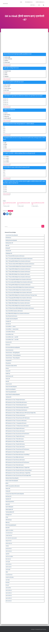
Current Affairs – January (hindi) (12, 329)
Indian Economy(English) (11, 389)
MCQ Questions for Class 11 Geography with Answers (16, 423)
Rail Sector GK (8, 496)
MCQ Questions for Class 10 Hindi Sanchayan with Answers (17, 407)
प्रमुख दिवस (7, 553)
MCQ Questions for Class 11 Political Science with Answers (17, 425)
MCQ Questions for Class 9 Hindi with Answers (15, 465)
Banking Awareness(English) (11, 240)
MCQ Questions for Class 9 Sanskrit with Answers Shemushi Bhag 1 (19, 470)
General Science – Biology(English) (13, 352)
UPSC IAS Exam (9, 519)
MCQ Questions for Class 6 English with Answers (15, 428)
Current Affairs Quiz (40, 2)
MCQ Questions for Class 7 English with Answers (15, 436)
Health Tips (8, 373)
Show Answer (6, 65)
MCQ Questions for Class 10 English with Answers (15, 399)
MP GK (7, 483)
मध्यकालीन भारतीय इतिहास (10, 577)
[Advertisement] (24, 37)
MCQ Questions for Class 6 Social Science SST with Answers (17, 433)
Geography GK (8, 360)
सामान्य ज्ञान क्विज (8, 587)
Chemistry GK (8, 250)
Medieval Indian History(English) (12, 478)
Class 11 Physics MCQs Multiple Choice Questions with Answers (18, 276)
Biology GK (8, 248)
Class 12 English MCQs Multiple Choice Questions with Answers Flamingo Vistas (21, 295)
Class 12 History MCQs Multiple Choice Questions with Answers (18, 300)
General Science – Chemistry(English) (13, 355)
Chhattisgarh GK (9, 253)
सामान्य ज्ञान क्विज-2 (9, 590)
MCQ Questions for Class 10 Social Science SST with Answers (18, 417)
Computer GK (8, 321)
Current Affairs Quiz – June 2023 (12, 339)
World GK (7, 527)
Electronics (8, 344)
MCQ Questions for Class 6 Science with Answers (15, 431)
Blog (39, 5)
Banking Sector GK (9, 242)
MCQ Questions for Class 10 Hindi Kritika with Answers (16, 402)
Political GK (8, 491)
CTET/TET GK (8, 323)
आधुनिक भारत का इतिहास (9, 530)
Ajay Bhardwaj (43, 629)
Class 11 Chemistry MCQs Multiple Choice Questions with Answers (18, 266)
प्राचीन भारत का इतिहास (9, 556)
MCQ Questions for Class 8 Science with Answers (15, 459)
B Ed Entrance (8, 237)
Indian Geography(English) (11, 391)
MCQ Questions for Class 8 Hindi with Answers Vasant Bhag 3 (17, 454)
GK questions (8, 363)
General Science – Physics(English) (13, 357)
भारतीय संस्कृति (8, 569)
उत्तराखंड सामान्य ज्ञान (9, 535)
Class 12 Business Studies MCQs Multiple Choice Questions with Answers (20, 287)
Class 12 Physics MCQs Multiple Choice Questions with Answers (18, 305)
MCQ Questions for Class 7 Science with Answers (15, 446)
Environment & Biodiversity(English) (13, 347)
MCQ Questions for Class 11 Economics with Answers (16, 420)
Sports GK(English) (9, 506)
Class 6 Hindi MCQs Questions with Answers (14, 310)
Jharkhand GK (8, 397)
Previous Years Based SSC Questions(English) (15, 493)
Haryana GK (8, 370)
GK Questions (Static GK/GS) (11, 365)
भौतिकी (7, 572)
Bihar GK (7, 245)
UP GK (7, 517)
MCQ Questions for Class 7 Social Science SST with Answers (17, 449)
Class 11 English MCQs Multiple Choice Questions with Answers (18, 269)
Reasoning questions (10, 501)
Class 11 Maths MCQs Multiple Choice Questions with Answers (18, 274)
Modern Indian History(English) (12, 480)
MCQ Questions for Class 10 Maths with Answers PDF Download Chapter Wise (21, 412)
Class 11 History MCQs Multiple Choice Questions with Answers (18, 271)
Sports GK (8, 504)
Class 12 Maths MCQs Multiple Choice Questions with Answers (18, 303)
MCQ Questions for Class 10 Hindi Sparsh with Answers (16, 410)
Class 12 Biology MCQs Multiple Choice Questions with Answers (18, 284)
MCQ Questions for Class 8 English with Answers (15, 451)
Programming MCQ (28, 2)
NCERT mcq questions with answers (13, 485)
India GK (7, 381)
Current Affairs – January (11, 326)
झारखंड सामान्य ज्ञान (9, 548)
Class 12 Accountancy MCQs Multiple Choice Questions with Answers (19, 282)
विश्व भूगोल (7, 585)
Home (21, 2)
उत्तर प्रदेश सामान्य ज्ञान (9, 532)
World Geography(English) (11, 525)
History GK (8, 378)
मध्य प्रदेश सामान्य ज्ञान (9, 574)
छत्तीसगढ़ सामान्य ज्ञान (9, 543)
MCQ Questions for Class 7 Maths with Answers (15, 441)
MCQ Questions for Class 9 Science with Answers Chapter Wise (18, 472)
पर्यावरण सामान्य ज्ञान (9, 551)
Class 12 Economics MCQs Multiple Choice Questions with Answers (19, 292)
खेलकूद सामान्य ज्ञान (8, 540)
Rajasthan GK (8, 498)
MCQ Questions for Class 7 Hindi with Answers (15, 438)
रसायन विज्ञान (8, 579)
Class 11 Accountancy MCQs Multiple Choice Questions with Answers (19, 258)
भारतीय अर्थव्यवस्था (8, 564)
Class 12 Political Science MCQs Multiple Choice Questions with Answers (20, 308)
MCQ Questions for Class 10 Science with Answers (15, 415)
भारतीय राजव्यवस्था (8, 566)
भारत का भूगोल (8, 561)
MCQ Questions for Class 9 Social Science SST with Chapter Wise (18, 475)
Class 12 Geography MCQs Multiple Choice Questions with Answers (19, 297)
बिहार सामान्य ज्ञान (8, 559)
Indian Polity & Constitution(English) (13, 394)
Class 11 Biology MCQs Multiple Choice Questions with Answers (18, 261)
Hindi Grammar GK (9, 376)
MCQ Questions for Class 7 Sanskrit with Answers (15, 444)
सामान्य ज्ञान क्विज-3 (9, 593)
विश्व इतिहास (7, 582)
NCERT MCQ (32, 5)
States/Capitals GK (9, 509)
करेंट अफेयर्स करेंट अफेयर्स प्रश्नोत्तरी (11, 538)
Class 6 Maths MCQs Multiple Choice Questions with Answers (17, 313)
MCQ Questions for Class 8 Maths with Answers (15, 457)
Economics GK (8, 342)
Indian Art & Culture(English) (11, 386)
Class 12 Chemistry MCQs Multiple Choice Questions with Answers (18, 289)
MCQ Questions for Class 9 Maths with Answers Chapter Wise (18, 467)
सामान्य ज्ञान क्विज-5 (9, 598)
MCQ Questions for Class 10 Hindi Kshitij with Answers (16, 404)
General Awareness (9, 350)
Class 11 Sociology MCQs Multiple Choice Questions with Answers (18, 279)
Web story (8, 522)
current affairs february (10, 331)
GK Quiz (7, 368)
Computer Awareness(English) (12, 318)
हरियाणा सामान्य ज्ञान (9, 600)
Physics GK (8, 488)
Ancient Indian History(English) (12, 235)
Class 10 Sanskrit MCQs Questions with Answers (15, 255)
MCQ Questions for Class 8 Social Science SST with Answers (17, 462)
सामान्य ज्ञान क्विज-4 (9, 595)
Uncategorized (9, 514)
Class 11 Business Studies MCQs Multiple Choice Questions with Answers (20, 263)
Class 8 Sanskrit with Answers (11, 316)
